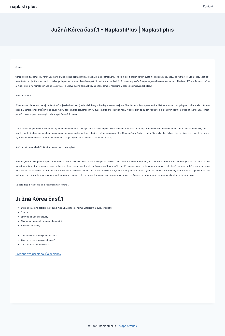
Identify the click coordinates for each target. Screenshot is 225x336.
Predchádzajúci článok (30, 254)
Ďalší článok (53, 254)
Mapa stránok (127, 326)
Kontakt (208, 6)
